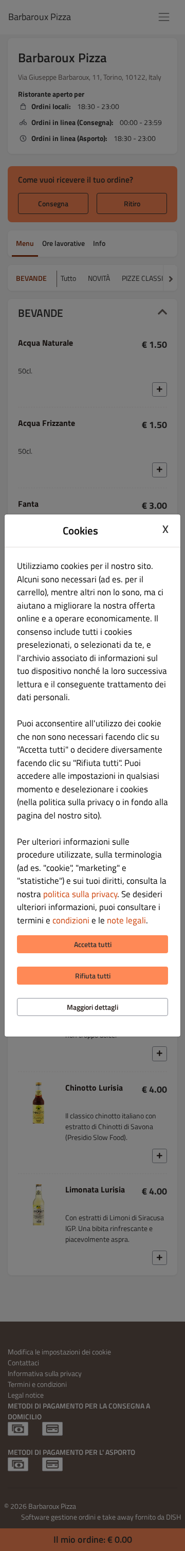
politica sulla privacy (80, 894)
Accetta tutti (93, 944)
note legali (126, 920)
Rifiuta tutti (92, 975)
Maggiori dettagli (92, 1007)
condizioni (70, 920)
